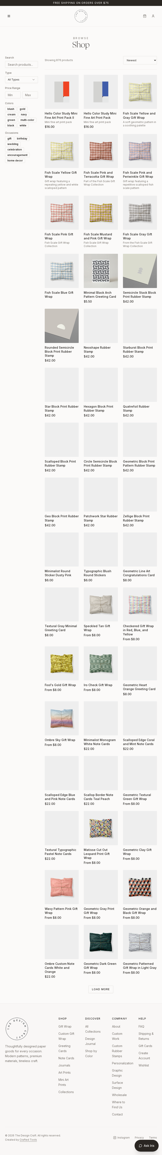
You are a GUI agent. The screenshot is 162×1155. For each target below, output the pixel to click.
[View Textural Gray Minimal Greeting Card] (62, 604)
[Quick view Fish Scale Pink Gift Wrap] (50, 223)
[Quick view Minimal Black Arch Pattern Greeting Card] (89, 282)
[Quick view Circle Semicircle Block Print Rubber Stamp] (89, 451)
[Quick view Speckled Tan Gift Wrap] (89, 615)
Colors (9, 103)
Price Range (12, 88)
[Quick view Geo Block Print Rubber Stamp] (50, 505)
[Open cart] (144, 16)
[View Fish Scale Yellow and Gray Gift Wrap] (140, 92)
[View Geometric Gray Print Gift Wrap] (101, 887)
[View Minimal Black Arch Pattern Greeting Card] (101, 271)
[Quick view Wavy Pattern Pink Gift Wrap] (50, 898)
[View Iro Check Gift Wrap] (101, 663)
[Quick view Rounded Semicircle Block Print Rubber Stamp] (50, 337)
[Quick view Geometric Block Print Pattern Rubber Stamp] (129, 451)
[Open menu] (9, 16)
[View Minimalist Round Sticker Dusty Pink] (62, 549)
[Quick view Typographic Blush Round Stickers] (89, 560)
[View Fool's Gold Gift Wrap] (62, 663)
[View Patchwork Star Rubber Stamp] (101, 495)
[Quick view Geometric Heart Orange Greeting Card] (129, 674)
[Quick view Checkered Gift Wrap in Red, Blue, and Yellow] (129, 615)
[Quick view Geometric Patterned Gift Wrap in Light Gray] (129, 953)
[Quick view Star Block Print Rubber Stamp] (50, 396)
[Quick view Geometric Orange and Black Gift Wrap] (129, 898)
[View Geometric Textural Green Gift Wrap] (140, 773)
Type (8, 72)
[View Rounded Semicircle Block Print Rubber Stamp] (62, 326)
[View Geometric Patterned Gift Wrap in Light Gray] (140, 942)
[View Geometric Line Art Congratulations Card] (140, 549)
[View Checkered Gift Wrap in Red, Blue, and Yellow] (140, 604)
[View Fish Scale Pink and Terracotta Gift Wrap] (101, 151)
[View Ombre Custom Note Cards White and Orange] (62, 942)
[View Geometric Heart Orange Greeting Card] (140, 663)
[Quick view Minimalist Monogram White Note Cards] (89, 729)
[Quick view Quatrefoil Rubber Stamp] (129, 396)
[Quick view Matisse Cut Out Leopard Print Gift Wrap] (89, 839)
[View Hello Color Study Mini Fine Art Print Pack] (101, 92)
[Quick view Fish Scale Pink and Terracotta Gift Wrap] (89, 162)
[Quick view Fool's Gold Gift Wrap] (50, 674)
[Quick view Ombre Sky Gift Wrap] (50, 729)
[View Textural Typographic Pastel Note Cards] (62, 828)
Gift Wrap (65, 1026)
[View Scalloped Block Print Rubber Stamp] (62, 440)
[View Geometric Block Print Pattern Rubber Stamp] (140, 440)
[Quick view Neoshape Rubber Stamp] (89, 337)
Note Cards (66, 1058)
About (116, 1026)
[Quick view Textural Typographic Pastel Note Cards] (50, 839)
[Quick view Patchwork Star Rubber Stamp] (89, 505)
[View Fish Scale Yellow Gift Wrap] (62, 151)
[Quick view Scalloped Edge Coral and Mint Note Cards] (129, 729)
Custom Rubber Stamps (117, 1051)
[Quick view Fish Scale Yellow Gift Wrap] (50, 162)
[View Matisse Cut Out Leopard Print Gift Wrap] (101, 828)
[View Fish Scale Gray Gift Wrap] (140, 213)
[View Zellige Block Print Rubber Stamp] (140, 495)
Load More (101, 989)
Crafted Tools (28, 1139)
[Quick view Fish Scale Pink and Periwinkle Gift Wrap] (129, 162)
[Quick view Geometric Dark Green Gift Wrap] (89, 953)
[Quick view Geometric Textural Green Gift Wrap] (129, 784)
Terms (153, 1137)
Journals (64, 1065)
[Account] (153, 16)
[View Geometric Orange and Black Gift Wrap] (140, 887)
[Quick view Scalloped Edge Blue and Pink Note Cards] (50, 784)
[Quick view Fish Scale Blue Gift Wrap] (50, 282)
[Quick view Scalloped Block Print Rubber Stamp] (50, 451)
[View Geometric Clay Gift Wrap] (140, 828)
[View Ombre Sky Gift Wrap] (62, 718)
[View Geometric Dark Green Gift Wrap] (101, 942)
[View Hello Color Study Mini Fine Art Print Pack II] (62, 92)
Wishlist (144, 1065)
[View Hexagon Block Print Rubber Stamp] (101, 385)
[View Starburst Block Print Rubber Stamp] (140, 326)
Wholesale (119, 1095)
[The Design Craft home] (81, 16)
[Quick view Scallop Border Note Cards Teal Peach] (89, 784)
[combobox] (21, 79)
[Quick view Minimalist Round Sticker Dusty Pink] (50, 560)
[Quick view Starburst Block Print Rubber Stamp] (129, 337)
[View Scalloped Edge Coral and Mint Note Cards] (140, 718)
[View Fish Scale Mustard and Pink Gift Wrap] (101, 213)
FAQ (141, 1026)
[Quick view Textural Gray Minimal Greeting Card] (50, 615)
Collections (66, 1092)
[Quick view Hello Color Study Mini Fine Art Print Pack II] (50, 103)
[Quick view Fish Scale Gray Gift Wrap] (129, 223)
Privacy (139, 1137)
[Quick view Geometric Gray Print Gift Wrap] (89, 898)
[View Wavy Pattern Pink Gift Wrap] (62, 887)
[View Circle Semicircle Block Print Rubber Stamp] (101, 440)
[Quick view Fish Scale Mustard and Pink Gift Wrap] (89, 223)
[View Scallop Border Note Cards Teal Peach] (101, 773)
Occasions (11, 132)
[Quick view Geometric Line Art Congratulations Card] (129, 560)
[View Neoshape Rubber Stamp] (101, 326)
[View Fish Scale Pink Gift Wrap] (62, 213)
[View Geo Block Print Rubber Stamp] (62, 495)
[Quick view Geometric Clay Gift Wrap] (129, 839)
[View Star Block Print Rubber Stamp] (62, 385)
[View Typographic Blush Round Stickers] (101, 549)
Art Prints (64, 1072)
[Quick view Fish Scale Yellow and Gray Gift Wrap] (129, 103)
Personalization (122, 1063)
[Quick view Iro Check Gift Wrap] (89, 674)
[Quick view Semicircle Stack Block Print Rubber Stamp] (129, 282)
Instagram (123, 1137)
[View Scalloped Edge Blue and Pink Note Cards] (62, 773)
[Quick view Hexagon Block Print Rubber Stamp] (89, 396)
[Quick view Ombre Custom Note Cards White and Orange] (50, 953)
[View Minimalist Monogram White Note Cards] (101, 718)
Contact (117, 1114)
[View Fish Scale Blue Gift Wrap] (62, 271)
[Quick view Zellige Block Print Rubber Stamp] (129, 505)
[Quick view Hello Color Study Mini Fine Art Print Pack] (89, 103)
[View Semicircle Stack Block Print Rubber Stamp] (140, 271)
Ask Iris (149, 1145)
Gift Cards (145, 1046)
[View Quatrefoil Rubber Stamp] (140, 385)
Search (9, 57)
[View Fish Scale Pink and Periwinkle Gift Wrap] (140, 151)
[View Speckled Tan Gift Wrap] (101, 604)
